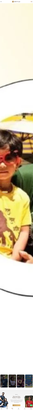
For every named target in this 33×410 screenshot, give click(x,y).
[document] (16, 205)
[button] (28, 196)
